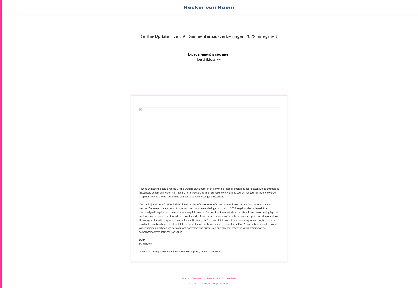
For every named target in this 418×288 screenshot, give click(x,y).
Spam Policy (230, 278)
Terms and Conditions (192, 278)
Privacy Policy (213, 278)
